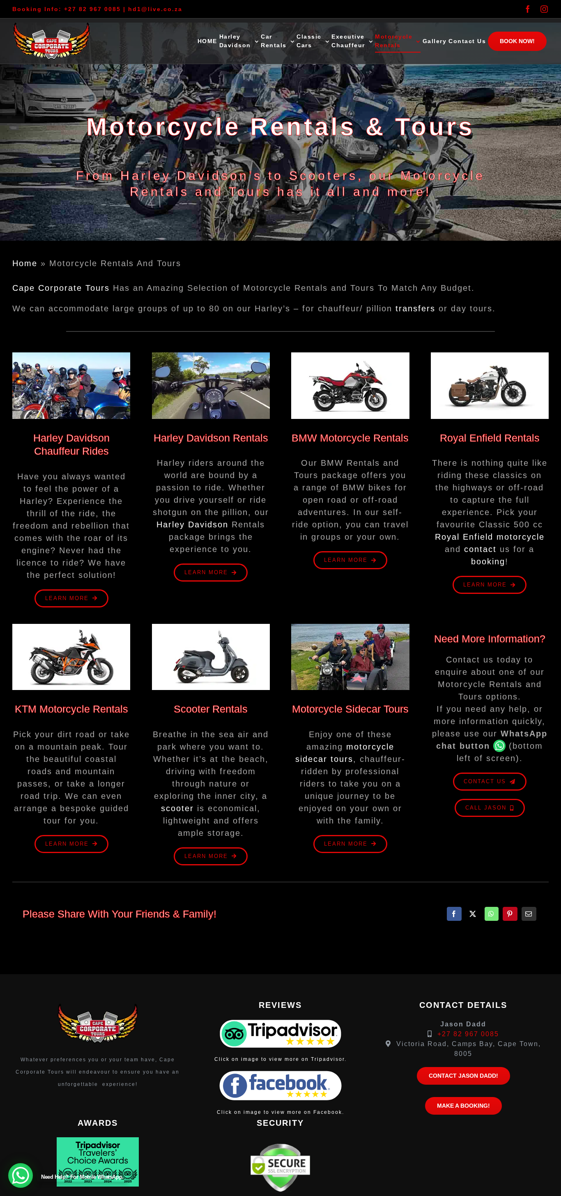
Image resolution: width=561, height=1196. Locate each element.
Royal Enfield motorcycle (490, 536)
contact (480, 549)
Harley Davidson (192, 524)
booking (488, 561)
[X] (473, 914)
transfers (415, 308)
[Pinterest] (510, 914)
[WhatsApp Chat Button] (20, 1175)
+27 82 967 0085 (92, 9)
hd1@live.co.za (155, 9)
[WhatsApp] (492, 914)
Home (24, 263)
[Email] (529, 914)
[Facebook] (454, 914)
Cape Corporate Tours (61, 287)
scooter (177, 808)
